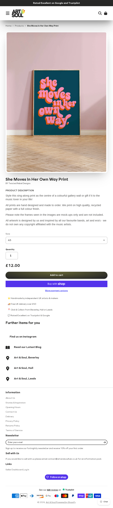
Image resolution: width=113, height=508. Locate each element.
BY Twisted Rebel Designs (18, 183)
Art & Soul (51, 502)
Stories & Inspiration (16, 402)
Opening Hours (13, 407)
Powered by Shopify (66, 502)
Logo (18, 13)
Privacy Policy (12, 421)
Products (19, 26)
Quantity (10, 249)
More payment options (56, 290)
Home (8, 26)
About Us (10, 398)
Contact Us (11, 411)
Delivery (10, 416)
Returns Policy (13, 425)
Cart (105, 13)
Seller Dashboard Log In (17, 469)
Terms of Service (14, 430)
